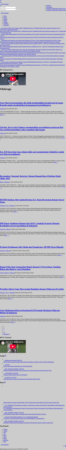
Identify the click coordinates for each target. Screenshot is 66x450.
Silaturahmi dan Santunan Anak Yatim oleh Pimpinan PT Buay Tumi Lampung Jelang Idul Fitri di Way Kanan (30, 42)
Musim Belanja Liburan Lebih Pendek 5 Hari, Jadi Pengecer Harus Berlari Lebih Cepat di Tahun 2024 (31, 402)
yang (4, 432)
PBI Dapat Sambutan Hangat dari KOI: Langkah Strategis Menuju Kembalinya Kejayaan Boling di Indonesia (29, 224)
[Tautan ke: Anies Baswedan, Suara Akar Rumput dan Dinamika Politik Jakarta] (9, 377)
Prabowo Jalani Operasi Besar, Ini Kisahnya (15, 374)
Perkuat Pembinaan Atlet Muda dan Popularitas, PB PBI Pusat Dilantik (32, 247)
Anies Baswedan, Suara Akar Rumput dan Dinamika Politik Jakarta (21, 379)
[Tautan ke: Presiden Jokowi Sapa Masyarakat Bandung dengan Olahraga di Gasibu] (6, 285)
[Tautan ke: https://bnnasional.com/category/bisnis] (5, 382)
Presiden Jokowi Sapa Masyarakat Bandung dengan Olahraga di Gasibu (32, 289)
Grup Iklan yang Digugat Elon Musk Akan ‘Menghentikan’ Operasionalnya (24, 418)
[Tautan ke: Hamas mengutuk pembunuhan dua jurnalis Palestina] (6, 364)
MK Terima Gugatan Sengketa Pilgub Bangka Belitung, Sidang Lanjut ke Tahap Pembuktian (28, 362)
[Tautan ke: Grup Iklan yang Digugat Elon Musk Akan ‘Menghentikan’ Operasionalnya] (20, 417)
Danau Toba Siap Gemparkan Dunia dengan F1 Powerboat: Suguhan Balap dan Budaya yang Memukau (30, 268)
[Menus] (0, 1)
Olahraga (2, 108)
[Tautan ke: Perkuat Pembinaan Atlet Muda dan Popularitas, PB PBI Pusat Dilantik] (6, 243)
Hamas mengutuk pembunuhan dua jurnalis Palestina (17, 366)
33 (4, 332)
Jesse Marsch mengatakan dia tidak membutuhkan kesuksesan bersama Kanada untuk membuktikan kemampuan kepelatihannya (31, 104)
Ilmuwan (5, 440)
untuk (5, 435)
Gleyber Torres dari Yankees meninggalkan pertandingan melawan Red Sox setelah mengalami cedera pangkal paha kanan (31, 128)
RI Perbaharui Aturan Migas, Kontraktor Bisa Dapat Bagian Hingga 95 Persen (24, 414)
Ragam (5, 429)
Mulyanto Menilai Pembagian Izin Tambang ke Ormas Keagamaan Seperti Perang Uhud (27, 370)
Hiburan (6, 273)
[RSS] (65, 446)
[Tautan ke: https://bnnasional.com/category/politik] (5, 356)
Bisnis (1, 182)
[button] (17, 9)
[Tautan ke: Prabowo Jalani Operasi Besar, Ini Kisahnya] (10, 373)
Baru (4, 437)
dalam (5, 438)
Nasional (2, 205)
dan (4, 434)
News (7, 205)
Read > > (2, 114)
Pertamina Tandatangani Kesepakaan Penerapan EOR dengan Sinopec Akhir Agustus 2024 (28, 422)
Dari (4, 441)
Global (2, 273)
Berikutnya (6, 334)
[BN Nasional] (4, 4)
